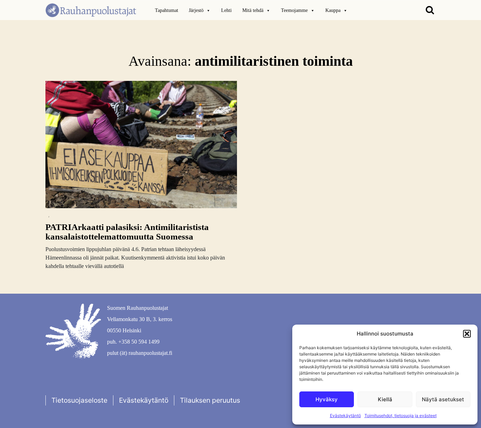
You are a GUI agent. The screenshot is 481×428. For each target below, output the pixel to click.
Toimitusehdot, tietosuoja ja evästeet (400, 415)
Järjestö (196, 10)
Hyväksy (327, 399)
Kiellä (385, 399)
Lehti (226, 10)
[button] (466, 333)
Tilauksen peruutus (210, 400)
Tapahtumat (166, 10)
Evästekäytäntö (345, 415)
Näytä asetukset (443, 399)
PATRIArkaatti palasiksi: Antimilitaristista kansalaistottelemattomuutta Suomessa (127, 232)
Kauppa (333, 10)
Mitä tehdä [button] (252, 10)
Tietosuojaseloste (79, 400)
